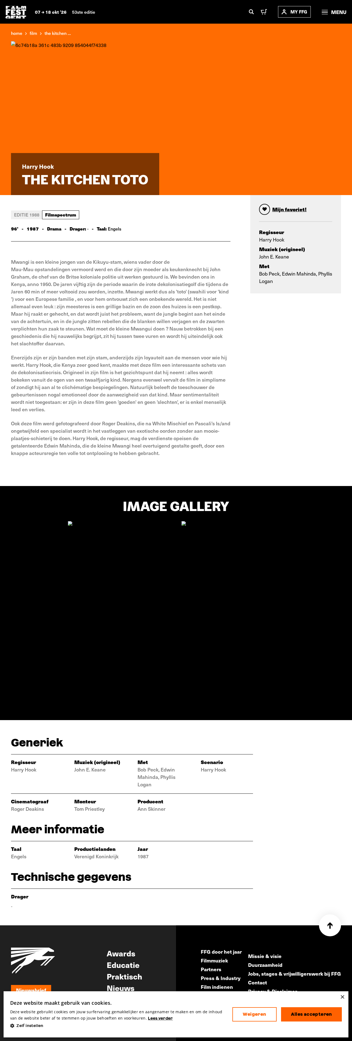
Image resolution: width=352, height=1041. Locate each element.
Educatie (123, 964)
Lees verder (160, 1018)
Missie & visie (265, 956)
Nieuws (120, 987)
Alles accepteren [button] (311, 1014)
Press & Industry (221, 978)
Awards (121, 953)
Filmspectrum (60, 214)
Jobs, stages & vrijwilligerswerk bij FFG (294, 973)
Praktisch (124, 976)
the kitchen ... (58, 33)
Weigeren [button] (254, 1014)
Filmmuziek (214, 960)
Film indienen (217, 986)
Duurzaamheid (265, 964)
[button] (117, 1025)
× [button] (342, 997)
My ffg (298, 12)
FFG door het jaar (221, 951)
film (33, 33)
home (16, 33)
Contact (257, 982)
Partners (211, 969)
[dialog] (176, 1014)
